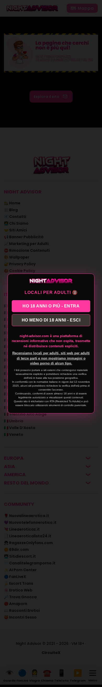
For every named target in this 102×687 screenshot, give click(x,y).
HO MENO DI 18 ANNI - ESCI (51, 320)
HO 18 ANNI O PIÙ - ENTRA (51, 306)
